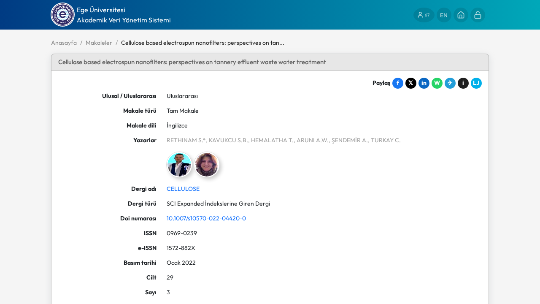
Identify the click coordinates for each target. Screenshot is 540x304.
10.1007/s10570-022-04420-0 (206, 218)
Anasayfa (64, 42)
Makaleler (99, 42)
